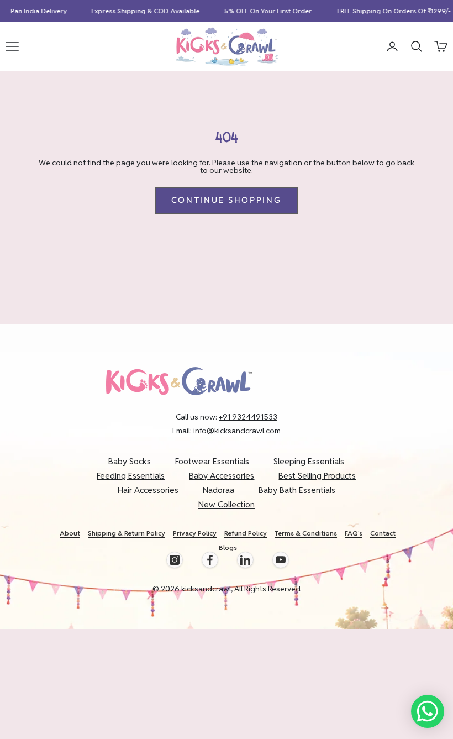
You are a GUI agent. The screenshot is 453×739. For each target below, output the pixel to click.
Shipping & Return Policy (126, 533)
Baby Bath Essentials (297, 490)
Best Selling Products (317, 475)
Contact (383, 533)
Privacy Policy (195, 533)
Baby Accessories (221, 475)
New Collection (226, 504)
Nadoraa (218, 490)
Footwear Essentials (212, 461)
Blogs (228, 547)
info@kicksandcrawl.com (237, 431)
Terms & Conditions (306, 533)
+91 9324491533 (248, 417)
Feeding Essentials (131, 475)
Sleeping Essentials (308, 461)
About (70, 533)
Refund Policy (245, 533)
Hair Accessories (148, 490)
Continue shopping (226, 200)
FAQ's (353, 533)
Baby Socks (129, 461)
